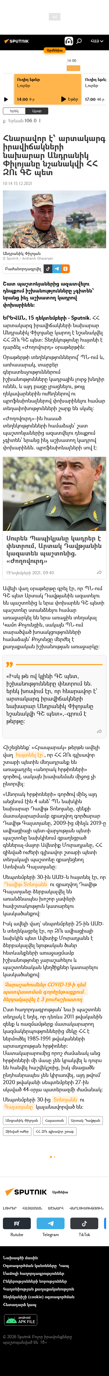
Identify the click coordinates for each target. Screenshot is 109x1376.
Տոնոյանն (65, 1099)
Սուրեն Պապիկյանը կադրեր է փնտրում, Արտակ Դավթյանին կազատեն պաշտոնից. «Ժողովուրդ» (54, 549)
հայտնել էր (29, 754)
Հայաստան (54, 1120)
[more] (99, 572)
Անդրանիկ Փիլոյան (22, 1120)
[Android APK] (20, 1320)
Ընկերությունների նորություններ (35, 1281)
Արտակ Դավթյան (85, 1120)
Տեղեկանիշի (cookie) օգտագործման (38, 1296)
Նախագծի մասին (20, 1257)
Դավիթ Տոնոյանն (25, 884)
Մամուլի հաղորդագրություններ (33, 1273)
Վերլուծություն (86, 1208)
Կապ (64, 1265)
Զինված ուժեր (17, 1131)
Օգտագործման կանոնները (30, 1265)
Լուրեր (23, 85)
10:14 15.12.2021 (17, 183)
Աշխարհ (56, 1208)
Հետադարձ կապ (19, 1304)
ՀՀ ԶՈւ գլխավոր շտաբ (55, 1131)
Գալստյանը (18, 1106)
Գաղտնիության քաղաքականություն (38, 1289)
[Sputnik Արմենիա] (17, 43)
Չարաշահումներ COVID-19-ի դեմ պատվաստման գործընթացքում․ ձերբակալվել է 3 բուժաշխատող (45, 992)
